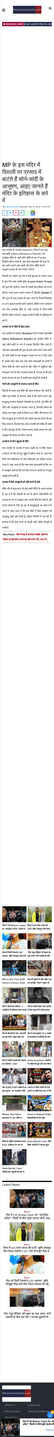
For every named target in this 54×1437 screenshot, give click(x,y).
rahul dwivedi (12, 206)
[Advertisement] (27, 93)
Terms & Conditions (38, 1411)
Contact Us (34, 1404)
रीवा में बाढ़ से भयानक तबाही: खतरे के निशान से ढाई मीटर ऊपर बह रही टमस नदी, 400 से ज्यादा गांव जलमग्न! (25, 539)
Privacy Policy (12, 1411)
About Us (10, 1404)
